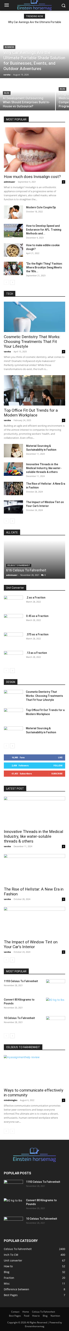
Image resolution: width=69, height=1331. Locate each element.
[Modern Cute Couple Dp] (13, 212)
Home (25, 1311)
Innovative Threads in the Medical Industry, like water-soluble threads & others (44, 468)
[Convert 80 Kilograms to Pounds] (55, 1004)
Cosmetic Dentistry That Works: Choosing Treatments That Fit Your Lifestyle (32, 341)
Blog (6, 93)
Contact (15, 1311)
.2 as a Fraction (35, 597)
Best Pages (15, 1315)
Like (60, 757)
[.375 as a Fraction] (13, 639)
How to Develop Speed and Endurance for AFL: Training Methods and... (43, 229)
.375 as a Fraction (37, 634)
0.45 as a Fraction (37, 615)
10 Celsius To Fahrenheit (19, 1018)
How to (36, 1315)
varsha (7, 351)
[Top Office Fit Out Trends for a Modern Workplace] (34, 390)
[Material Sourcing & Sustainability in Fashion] (13, 450)
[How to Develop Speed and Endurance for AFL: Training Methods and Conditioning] (13, 230)
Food (26, 1315)
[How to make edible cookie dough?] (13, 250)
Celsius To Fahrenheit (18, 565)
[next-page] (12, 282)
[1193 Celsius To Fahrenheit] (55, 986)
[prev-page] (6, 282)
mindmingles (10, 1100)
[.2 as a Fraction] (13, 602)
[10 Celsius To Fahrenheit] (55, 1023)
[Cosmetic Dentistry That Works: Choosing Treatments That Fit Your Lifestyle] (34, 317)
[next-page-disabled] (12, 1131)
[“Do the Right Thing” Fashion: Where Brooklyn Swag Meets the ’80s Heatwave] (13, 268)
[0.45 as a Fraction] (13, 620)
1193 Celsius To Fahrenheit (21, 981)
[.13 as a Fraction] (13, 657)
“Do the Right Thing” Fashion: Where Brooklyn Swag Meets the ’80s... (44, 267)
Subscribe (56, 773)
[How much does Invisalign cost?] (34, 149)
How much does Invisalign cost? (32, 176)
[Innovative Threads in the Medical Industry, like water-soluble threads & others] (13, 469)
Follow (57, 765)
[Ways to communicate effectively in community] (34, 1070)
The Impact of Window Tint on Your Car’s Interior (31, 944)
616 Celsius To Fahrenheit (26, 570)
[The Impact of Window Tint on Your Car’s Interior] (13, 507)
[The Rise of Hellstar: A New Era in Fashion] (13, 488)
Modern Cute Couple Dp (41, 207)
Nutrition (55, 1315)
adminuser (9, 181)
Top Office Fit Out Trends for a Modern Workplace (31, 412)
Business (9, 47)
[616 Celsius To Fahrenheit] (34, 559)
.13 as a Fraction (36, 652)
